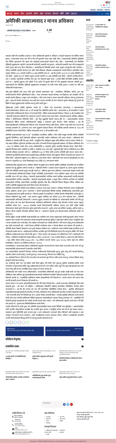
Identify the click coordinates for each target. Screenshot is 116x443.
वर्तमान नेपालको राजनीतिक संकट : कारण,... (102, 86)
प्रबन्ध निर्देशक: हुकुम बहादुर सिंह (85, 417)
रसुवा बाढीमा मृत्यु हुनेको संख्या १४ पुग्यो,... (71, 377)
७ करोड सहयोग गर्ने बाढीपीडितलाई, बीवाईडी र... (16, 357)
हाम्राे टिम (62, 432)
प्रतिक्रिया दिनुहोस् (13, 339)
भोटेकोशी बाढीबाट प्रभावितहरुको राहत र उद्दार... (102, 48)
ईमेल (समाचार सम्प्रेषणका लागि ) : (24, 432)
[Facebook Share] (7, 322)
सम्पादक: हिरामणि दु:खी (83, 419)
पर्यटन (67, 13)
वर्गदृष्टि (107, 14)
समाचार (16, 13)
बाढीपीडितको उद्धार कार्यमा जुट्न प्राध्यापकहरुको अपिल (41, 376)
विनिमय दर (107, 10)
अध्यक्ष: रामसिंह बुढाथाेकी (83, 414)
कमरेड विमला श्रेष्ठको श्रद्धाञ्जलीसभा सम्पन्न (100, 110)
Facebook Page (93, 134)
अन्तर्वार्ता (48, 417)
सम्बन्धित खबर (12, 346)
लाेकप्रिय (89, 81)
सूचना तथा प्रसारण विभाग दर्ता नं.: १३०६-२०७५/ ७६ (90, 412)
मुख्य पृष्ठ (9, 13)
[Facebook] (64, 404)
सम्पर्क (47, 434)
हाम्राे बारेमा (93, 10)
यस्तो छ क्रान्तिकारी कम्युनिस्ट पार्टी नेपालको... (102, 120)
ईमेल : (16, 428)
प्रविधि (62, 13)
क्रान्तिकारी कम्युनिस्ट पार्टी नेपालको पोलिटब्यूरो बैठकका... (102, 97)
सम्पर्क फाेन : (18, 420)
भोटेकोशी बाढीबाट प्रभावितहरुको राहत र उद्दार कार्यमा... (70, 359)
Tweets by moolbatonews (92, 143)
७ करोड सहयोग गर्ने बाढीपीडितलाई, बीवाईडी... (102, 26)
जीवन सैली (62, 419)
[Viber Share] (19, 322)
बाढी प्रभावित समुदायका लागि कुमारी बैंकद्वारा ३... (42, 357)
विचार (22, 13)
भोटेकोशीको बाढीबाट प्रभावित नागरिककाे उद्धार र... (102, 66)
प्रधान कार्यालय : (18, 416)
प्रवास (41, 13)
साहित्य (36, 13)
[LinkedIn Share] (15, 322)
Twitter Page (92, 141)
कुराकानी (29, 13)
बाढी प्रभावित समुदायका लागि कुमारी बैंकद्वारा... (101, 35)
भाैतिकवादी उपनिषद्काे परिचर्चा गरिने (51, 431)
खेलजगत (55, 13)
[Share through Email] (23, 322)
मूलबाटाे (34, 31)
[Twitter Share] (11, 322)
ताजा (88, 20)
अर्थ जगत (48, 13)
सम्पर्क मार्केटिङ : (19, 424)
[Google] (71, 404)
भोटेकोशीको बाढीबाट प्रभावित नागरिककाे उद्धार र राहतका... (17, 378)
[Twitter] (67, 404)
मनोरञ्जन (48, 423)
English (74, 13)
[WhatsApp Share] (27, 322)
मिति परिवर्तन (100, 10)
